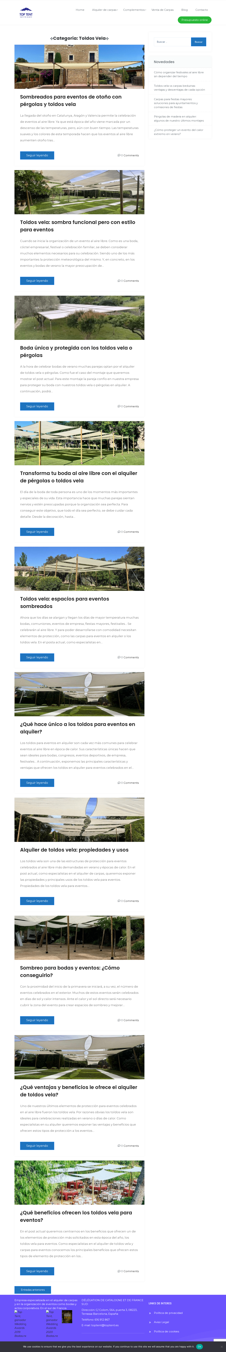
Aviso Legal (161, 1322)
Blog (184, 9)
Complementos (134, 9)
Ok (199, 1346)
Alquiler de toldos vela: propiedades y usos (74, 849)
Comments (131, 155)
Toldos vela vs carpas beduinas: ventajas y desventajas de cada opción (179, 87)
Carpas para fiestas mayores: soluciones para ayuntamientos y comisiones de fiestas (176, 103)
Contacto (201, 9)
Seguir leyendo (37, 155)
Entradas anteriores (33, 1289)
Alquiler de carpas (104, 9)
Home (80, 9)
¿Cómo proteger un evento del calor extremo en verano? (178, 132)
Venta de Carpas (162, 9)
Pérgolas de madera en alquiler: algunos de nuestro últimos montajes (179, 118)
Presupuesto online (195, 20)
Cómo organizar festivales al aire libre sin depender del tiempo (179, 74)
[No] (221, 1346)
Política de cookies (166, 1331)
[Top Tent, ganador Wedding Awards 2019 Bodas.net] (28, 1324)
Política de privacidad (168, 1313)
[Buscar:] (180, 41)
